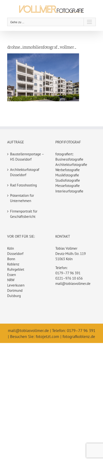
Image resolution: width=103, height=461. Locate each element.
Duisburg (14, 295)
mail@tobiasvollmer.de (73, 283)
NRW (10, 280)
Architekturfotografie (71, 164)
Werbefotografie (67, 170)
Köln (10, 248)
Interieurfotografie (69, 191)
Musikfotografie (67, 175)
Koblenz (13, 264)
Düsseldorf (15, 253)
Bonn (11, 259)
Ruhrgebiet (15, 269)
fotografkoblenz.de (79, 336)
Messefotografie (67, 185)
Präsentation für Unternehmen (22, 198)
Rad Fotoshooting (23, 185)
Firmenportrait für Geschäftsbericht (23, 214)
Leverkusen (15, 285)
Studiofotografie (67, 180)
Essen (11, 274)
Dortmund (15, 290)
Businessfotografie (69, 159)
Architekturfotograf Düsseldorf (24, 172)
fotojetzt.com (47, 336)
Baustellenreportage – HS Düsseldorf (27, 157)
